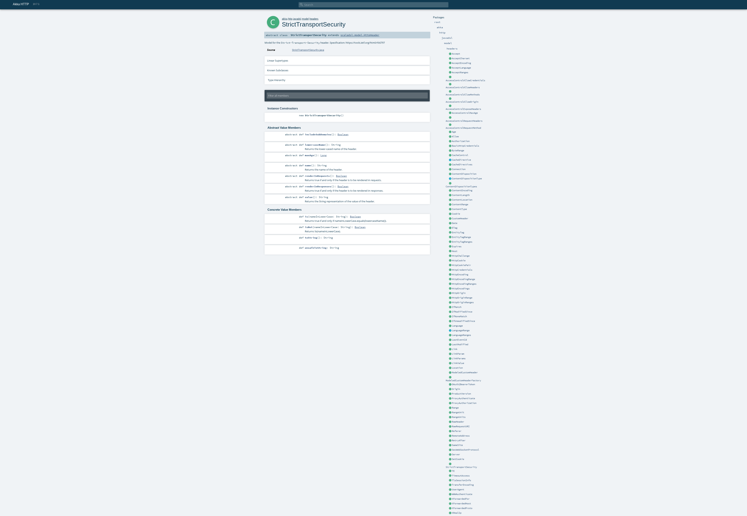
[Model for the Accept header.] (450, 53)
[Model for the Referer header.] (450, 431)
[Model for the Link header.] (450, 349)
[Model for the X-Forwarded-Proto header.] (450, 508)
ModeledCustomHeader (465, 372)
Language (457, 325)
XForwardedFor (461, 499)
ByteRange (458, 150)
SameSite (457, 445)
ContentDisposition (464, 174)
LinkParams (459, 358)
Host (454, 251)
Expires (456, 246)
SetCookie (458, 459)
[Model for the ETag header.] (450, 228)
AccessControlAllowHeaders (463, 87)
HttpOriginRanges (463, 302)
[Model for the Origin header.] (450, 389)
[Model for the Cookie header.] (450, 214)
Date (454, 223)
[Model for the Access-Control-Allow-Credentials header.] (450, 77)
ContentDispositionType (467, 178)
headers (313, 18)
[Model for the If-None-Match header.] (450, 316)
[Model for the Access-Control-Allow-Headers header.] (450, 84)
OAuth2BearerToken (463, 384)
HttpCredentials (462, 270)
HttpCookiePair (461, 265)
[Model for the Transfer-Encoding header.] (450, 471)
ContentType (459, 209)
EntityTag (458, 232)
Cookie (456, 213)
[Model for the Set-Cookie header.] (450, 459)
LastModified (460, 344)
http (290, 18)
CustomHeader (460, 218)
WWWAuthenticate (462, 494)
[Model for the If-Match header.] (450, 307)
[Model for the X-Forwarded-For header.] (450, 499)
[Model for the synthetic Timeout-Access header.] (450, 475)
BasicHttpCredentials (465, 145)
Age (454, 131)
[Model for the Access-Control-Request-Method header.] (450, 124)
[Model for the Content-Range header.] (450, 204)
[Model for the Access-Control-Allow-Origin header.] (450, 98)
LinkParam (458, 353)
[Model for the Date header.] (450, 223)
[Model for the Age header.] (450, 132)
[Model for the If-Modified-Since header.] (450, 311)
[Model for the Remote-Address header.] (450, 436)
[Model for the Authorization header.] (450, 141)
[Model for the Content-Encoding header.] (450, 190)
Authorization (461, 141)
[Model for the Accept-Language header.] (450, 68)
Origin (456, 389)
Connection (459, 169)
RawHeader (458, 421)
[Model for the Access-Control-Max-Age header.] (450, 113)
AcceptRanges (460, 72)
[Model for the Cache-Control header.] (450, 155)
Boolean (343, 134)
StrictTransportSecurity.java (308, 50)
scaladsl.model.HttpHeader (359, 35)
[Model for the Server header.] (450, 454)
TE (453, 471)
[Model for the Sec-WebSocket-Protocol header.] (450, 450)
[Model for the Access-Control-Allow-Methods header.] (450, 91)
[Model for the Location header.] (450, 368)
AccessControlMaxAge (465, 113)
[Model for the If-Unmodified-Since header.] (450, 321)
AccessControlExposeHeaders (463, 109)
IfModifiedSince (462, 311)
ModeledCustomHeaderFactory (463, 380)
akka (284, 18)
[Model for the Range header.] (450, 407)
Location (457, 367)
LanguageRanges (461, 335)
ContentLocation (462, 199)
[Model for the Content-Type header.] (450, 209)
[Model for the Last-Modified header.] (450, 344)
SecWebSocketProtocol (465, 449)
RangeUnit (458, 412)
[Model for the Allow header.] (450, 136)
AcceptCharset (461, 58)
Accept (456, 53)
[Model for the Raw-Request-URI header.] (450, 426)
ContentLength (461, 195)
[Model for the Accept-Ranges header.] (450, 72)
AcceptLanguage (461, 67)
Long (323, 155)
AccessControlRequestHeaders (464, 121)
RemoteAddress (461, 435)
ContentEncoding (462, 190)
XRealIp (456, 513)
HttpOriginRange (462, 297)
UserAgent (458, 489)
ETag (454, 227)
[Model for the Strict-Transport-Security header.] (450, 464)
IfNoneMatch (459, 316)
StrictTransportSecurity (461, 467)
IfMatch (456, 307)
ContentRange (460, 204)
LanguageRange (461, 330)
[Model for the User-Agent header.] (450, 489)
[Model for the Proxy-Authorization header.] (450, 403)
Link (454, 349)
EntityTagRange (461, 237)
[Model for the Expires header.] (450, 246)
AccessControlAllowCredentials (465, 80)
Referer (456, 431)
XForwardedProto (462, 508)
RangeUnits (459, 417)
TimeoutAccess (461, 475)
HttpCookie (459, 260)
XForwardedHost (461, 503)
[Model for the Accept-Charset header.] (450, 58)
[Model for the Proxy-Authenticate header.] (450, 398)
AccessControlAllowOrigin (462, 101)
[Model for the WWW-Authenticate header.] (450, 494)
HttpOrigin (459, 293)
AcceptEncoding (461, 63)
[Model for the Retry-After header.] (450, 440)
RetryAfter (459, 440)
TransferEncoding (463, 484)
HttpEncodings (461, 288)
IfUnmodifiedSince (463, 321)
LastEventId (459, 339)
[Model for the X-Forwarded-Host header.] (450, 503)
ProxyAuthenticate (463, 398)
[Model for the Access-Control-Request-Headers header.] (450, 117)
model (305, 18)
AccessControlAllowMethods (463, 94)
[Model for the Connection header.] (450, 169)
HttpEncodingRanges (464, 284)
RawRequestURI (461, 426)
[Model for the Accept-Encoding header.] (450, 63)
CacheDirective (461, 159)
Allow (455, 136)
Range (455, 407)
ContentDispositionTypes (461, 186)
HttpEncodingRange (463, 279)
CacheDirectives (462, 164)
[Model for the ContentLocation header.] (450, 200)
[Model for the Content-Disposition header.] (450, 174)
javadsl (297, 18)
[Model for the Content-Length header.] (450, 195)
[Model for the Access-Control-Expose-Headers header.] (450, 105)
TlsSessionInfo (461, 480)
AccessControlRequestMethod (463, 128)
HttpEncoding (460, 274)
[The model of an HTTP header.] (450, 218)
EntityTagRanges (462, 241)
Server (456, 454)
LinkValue (458, 363)
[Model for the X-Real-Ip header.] (450, 513)
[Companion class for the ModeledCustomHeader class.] (450, 377)
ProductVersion (461, 393)
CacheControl (460, 155)
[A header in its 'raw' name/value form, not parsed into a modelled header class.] (450, 422)
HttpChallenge (461, 255)
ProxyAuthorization (464, 403)
